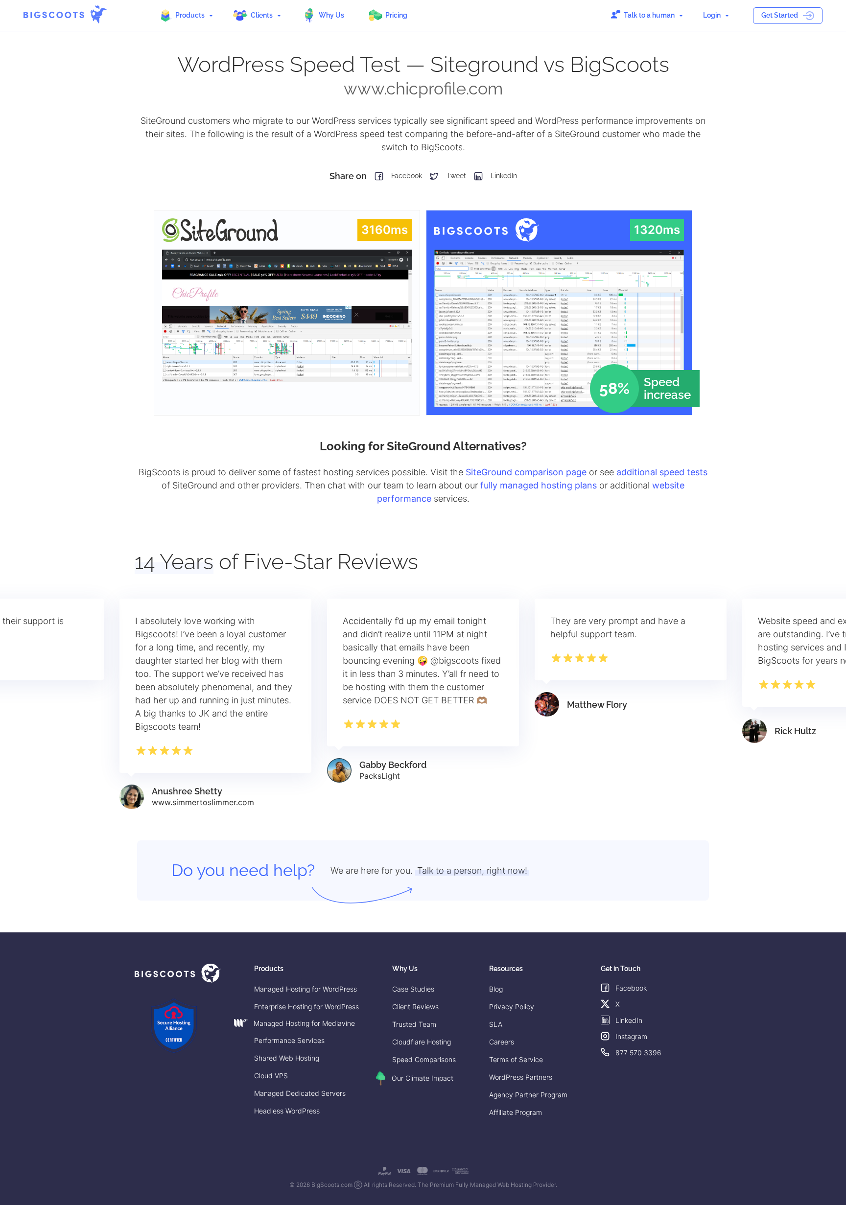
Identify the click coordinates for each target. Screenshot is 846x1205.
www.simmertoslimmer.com (203, 802)
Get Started (779, 15)
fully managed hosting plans (538, 485)
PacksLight (379, 776)
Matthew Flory (597, 704)
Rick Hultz (795, 731)
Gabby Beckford (392, 765)
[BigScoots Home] (65, 14)
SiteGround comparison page (526, 472)
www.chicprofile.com (423, 88)
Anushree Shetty (187, 791)
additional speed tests (661, 472)
